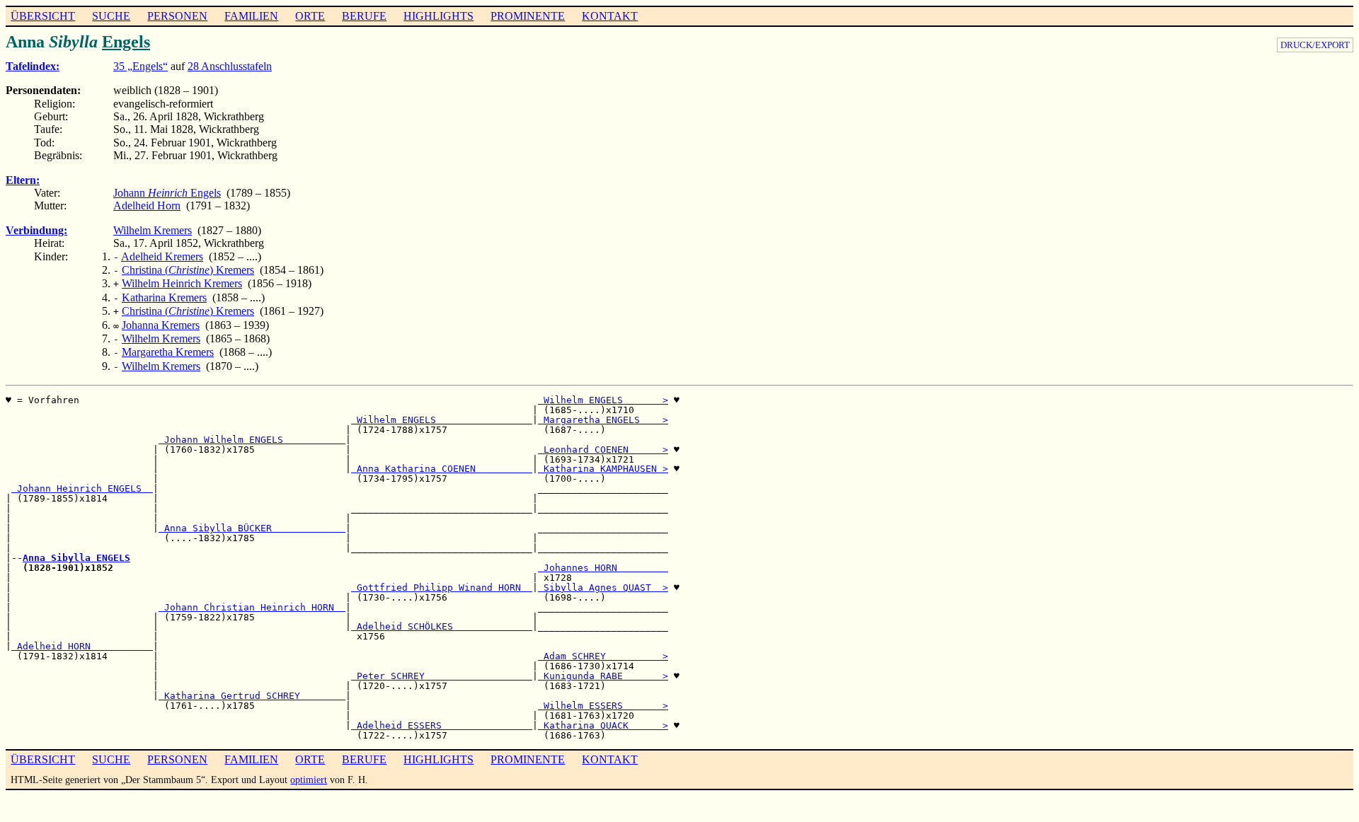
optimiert (308, 779)
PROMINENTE (528, 16)
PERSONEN (177, 16)
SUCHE (111, 16)
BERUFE (364, 16)
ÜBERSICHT (43, 16)
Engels (126, 42)
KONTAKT (610, 16)
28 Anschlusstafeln (230, 66)
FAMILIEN (251, 16)
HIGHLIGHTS (438, 16)
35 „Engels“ (140, 66)
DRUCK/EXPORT (1315, 45)
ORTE (310, 16)
